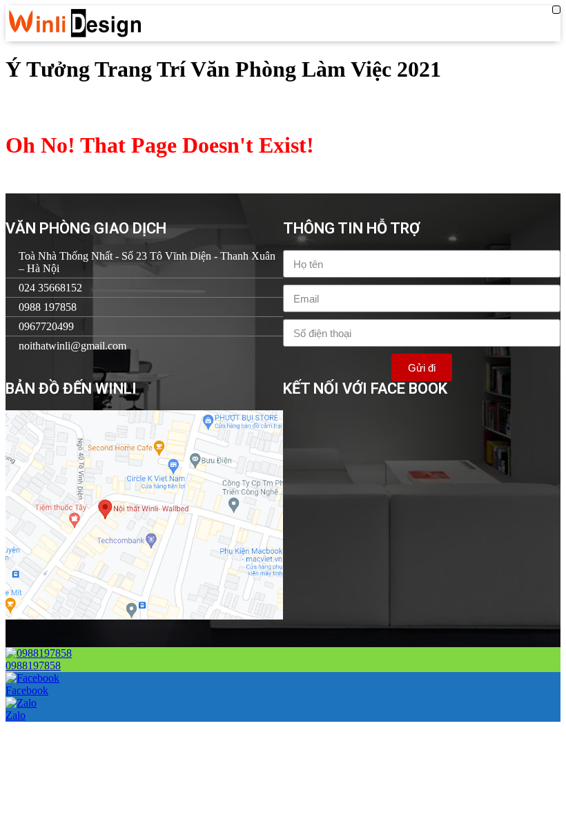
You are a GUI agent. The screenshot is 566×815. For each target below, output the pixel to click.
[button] (556, 10)
